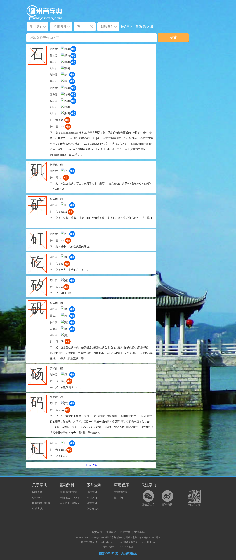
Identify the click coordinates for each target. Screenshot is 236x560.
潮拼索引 (92, 492)
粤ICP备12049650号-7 (149, 537)
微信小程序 (120, 497)
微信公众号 (148, 504)
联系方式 (37, 508)
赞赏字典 (97, 532)
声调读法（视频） (70, 497)
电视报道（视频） (42, 503)
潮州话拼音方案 (69, 492)
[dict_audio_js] (73, 49)
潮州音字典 (110, 537)
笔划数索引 (93, 508)
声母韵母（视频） (70, 503)
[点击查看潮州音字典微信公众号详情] (148, 496)
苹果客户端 (120, 492)
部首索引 (92, 503)
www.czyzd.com (97, 537)
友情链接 (139, 532)
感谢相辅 (111, 532)
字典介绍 (37, 492)
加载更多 (91, 465)
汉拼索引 (92, 497)
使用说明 (37, 497)
